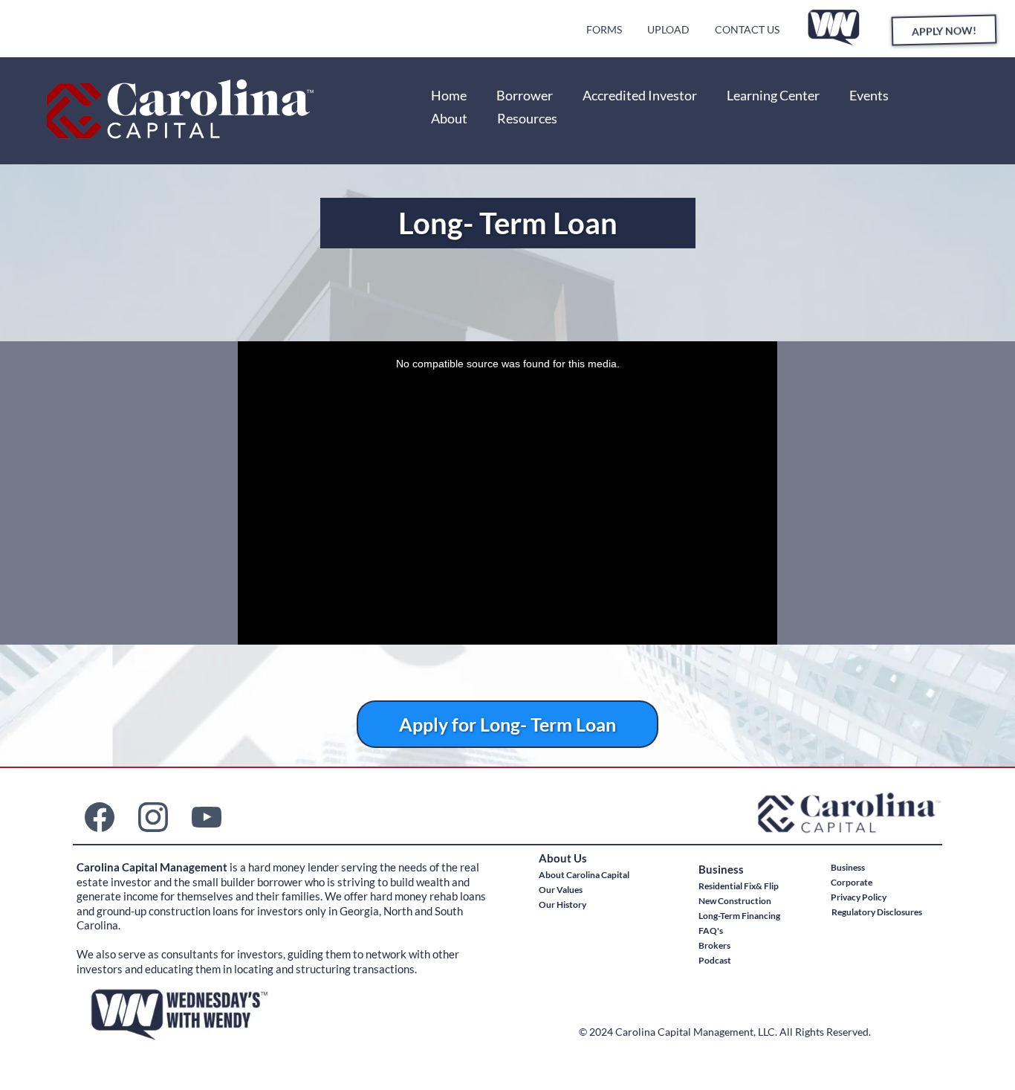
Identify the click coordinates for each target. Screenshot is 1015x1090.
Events (869, 95)
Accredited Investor (640, 95)
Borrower (524, 95)
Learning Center (773, 95)
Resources (527, 118)
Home (449, 95)
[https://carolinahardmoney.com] (225, 111)
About (449, 118)
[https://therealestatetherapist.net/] (834, 26)
